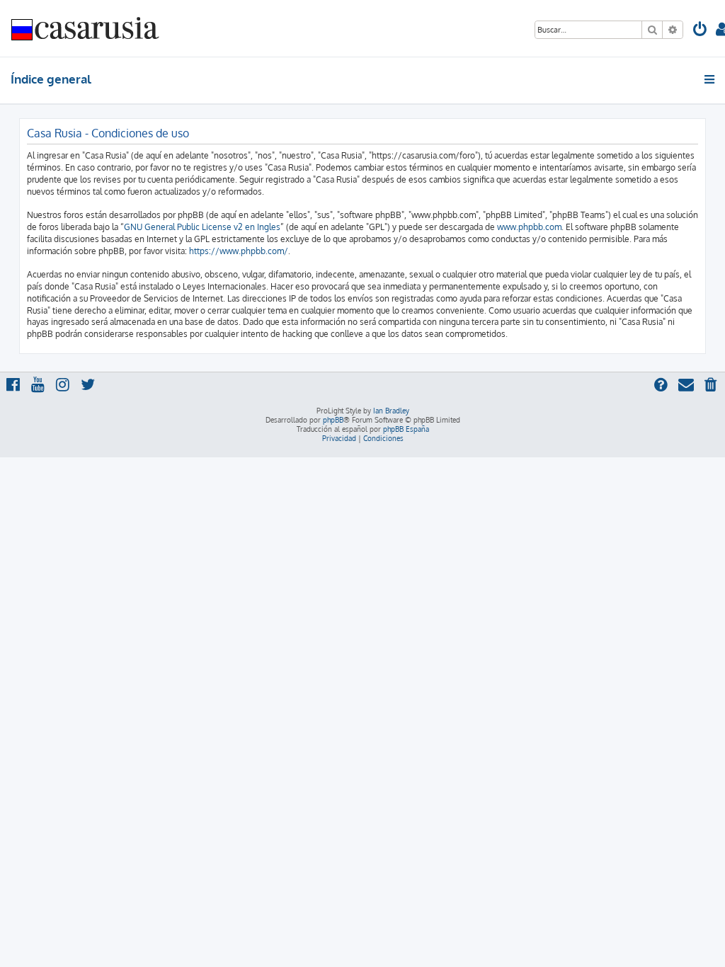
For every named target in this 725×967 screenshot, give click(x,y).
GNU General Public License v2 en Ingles (202, 227)
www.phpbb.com (529, 227)
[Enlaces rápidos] (710, 79)
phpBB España (406, 429)
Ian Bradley (391, 410)
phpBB (333, 420)
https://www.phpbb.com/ (238, 251)
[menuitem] (700, 30)
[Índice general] (86, 28)
